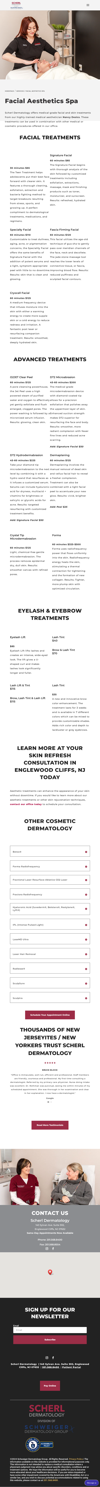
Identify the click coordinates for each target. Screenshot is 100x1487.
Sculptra (18, 998)
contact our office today (26, 804)
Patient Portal (71, 1367)
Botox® (17, 852)
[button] (15, 1082)
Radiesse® (19, 969)
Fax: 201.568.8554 (50, 1244)
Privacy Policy (76, 1459)
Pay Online (50, 1386)
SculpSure (19, 983)
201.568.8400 (51, 1367)
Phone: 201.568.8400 (50, 1239)
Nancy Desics (71, 117)
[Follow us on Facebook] (53, 1248)
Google (50, 1098)
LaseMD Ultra (21, 939)
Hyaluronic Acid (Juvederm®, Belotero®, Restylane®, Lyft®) (44, 908)
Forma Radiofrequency (26, 866)
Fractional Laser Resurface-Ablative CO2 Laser (40, 880)
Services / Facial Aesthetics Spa (30, 91)
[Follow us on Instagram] (46, 1248)
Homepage (9, 91)
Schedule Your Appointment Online (50, 1015)
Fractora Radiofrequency (27, 894)
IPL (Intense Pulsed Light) (28, 925)
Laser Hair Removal (24, 954)
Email (16, 1325)
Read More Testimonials (50, 1125)
